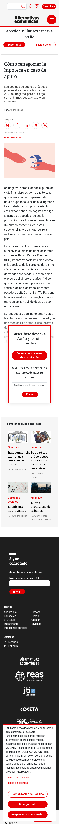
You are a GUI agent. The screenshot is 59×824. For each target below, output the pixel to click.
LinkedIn (13, 646)
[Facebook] (16, 125)
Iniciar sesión (30, 6)
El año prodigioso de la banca (41, 506)
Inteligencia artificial (15, 627)
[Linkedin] (26, 125)
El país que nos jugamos (17, 508)
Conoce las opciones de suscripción (29, 355)
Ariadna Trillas (15, 110)
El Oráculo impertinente (11, 621)
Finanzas (13, 447)
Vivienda (36, 623)
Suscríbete (49, 6)
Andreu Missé (19, 469)
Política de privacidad (18, 777)
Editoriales (10, 616)
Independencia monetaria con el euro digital (19, 458)
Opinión (35, 619)
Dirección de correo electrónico (25, 578)
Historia (35, 612)
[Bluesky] (7, 125)
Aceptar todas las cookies (27, 814)
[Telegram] (35, 125)
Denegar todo (27, 804)
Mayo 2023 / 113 (13, 137)
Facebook (13, 642)
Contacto (37, 6)
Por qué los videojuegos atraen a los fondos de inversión (39, 460)
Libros (35, 616)
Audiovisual (10, 612)
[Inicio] (28, 19)
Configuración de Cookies (27, 794)
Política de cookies (17, 782)
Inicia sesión (43, 44)
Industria (36, 447)
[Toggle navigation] (51, 19)
